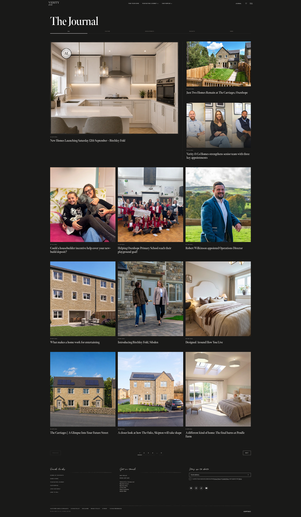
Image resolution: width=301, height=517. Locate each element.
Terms (240, 479)
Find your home (133, 3)
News (231, 31)
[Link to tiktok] (201, 488)
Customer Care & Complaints (59, 508)
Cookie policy (75, 508)
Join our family (55, 488)
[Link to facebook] (191, 488)
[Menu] (251, 3)
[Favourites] (246, 3)
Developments (149, 31)
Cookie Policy (225, 479)
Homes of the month (57, 475)
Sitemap (104, 508)
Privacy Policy (217, 479)
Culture (107, 31)
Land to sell (54, 492)
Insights (192, 31)
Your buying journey (149, 3)
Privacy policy (95, 508)
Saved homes (54, 478)
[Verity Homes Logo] (54, 3)
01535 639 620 (125, 478)
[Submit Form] (248, 475)
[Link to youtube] (206, 488)
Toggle (158, 3)
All (69, 31)
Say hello (123, 475)
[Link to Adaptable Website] (247, 511)
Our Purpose (166, 3)
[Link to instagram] (196, 488)
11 (161, 453)
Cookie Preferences (116, 508)
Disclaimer (85, 508)
